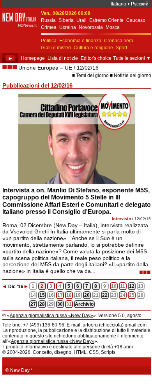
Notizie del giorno (132, 75)
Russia (48, 20)
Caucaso (135, 20)
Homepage (33, 58)
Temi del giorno (92, 75)
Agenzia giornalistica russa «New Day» (51, 315)
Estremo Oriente (106, 20)
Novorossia (91, 27)
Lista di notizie (63, 58)
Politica (49, 40)
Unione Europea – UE (45, 68)
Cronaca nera (118, 40)
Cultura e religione (93, 47)
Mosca (113, 27)
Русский (139, 4)
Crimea (49, 27)
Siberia (66, 20)
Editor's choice (96, 58)
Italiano (118, 4)
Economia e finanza (80, 40)
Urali (81, 20)
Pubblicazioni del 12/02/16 (37, 85)
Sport (121, 47)
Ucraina (67, 27)
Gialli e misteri (56, 47)
